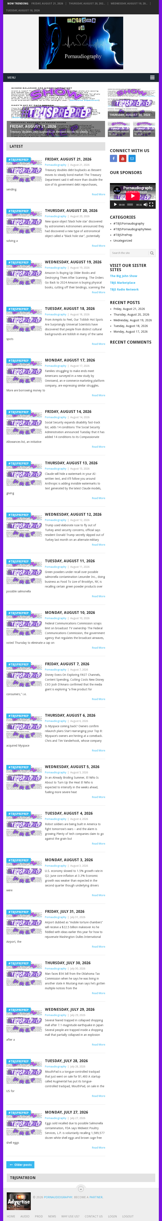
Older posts (23, 1164)
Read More (98, 194)
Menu (11, 77)
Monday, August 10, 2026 (70, 612)
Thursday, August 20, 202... (87, 3)
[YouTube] (122, 158)
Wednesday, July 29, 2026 (69, 1009)
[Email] (132, 158)
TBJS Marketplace (122, 282)
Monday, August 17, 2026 (70, 360)
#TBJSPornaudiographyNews (132, 229)
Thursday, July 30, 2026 (67, 963)
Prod (39, 1216)
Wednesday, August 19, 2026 (73, 262)
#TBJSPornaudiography (128, 223)
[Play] (115, 204)
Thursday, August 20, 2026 (71, 210)
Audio (25, 1216)
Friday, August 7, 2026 (67, 664)
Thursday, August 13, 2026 (71, 463)
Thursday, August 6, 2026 (70, 715)
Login (112, 1216)
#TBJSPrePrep (122, 235)
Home (11, 1216)
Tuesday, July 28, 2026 (66, 1061)
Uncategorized (122, 240)
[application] (133, 196)
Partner (96, 1197)
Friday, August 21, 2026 (47, 3)
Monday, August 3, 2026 (69, 860)
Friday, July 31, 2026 (64, 911)
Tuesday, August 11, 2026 (70, 561)
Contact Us (94, 1216)
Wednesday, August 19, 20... (129, 3)
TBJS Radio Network (124, 289)
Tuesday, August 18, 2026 (23, 10)
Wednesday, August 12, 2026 (73, 514)
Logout (128, 1216)
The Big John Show (123, 276)
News (52, 1216)
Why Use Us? (70, 1216)
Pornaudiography (55, 164)
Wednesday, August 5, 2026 (72, 766)
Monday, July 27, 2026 (66, 1112)
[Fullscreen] (151, 204)
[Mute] (145, 204)
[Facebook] (113, 158)
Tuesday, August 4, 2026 (69, 813)
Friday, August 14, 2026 (68, 411)
